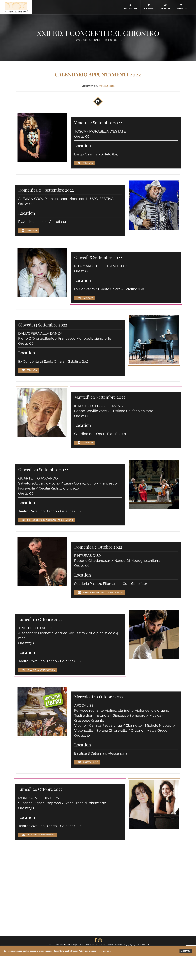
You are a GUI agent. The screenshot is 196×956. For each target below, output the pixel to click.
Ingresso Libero (90, 762)
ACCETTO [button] (186, 951)
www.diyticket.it (106, 86)
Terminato (88, 163)
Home (77, 40)
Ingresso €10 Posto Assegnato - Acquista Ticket (50, 520)
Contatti (181, 8)
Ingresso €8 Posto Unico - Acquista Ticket (103, 592)
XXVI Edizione (130, 8)
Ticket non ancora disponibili (41, 670)
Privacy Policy (77, 951)
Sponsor (165, 8)
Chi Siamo (148, 8)
